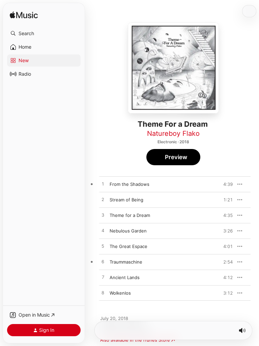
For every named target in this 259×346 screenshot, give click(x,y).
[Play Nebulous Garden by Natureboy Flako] (103, 231)
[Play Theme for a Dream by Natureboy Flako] (103, 215)
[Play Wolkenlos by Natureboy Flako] (103, 293)
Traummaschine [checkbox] (126, 262)
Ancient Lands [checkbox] (125, 277)
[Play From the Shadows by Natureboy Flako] (103, 184)
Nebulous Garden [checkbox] (128, 230)
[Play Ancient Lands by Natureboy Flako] (103, 277)
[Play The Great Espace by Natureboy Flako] (103, 246)
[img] (24, 15)
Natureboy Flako (173, 133)
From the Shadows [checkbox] (129, 184)
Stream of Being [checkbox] (126, 199)
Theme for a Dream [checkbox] (130, 215)
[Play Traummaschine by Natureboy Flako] (103, 262)
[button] (43, 33)
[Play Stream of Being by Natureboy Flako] (103, 200)
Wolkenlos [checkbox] (120, 293)
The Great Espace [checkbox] (128, 246)
